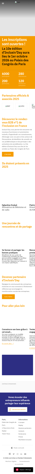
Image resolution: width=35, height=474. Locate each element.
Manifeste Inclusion (25, 440)
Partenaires (22, 434)
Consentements (24, 461)
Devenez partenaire (24, 428)
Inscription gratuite (19, 409)
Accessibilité (19, 464)
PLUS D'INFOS (8, 296)
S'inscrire (7, 154)
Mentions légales (10, 461)
